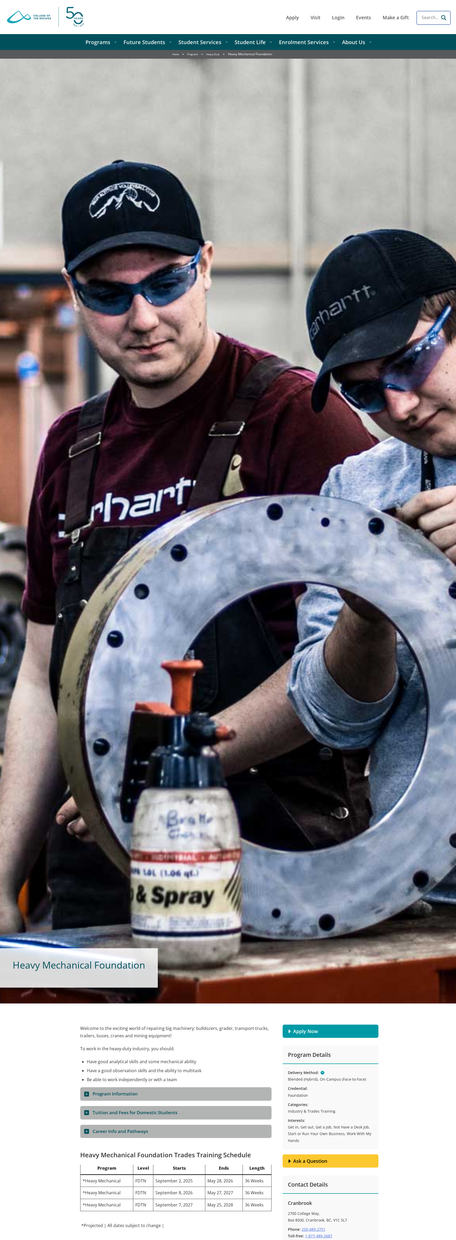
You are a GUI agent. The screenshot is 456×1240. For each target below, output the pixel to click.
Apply (292, 17)
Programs (192, 54)
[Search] (443, 17)
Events (363, 17)
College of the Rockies (46, 17)
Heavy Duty (213, 54)
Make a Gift (396, 17)
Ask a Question (310, 1161)
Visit (315, 17)
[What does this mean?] (322, 1072)
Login (338, 17)
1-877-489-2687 (318, 1235)
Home (175, 54)
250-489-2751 (313, 1229)
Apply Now (305, 1031)
